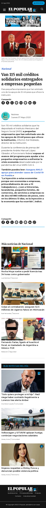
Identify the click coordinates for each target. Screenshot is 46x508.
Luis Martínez (5, 278)
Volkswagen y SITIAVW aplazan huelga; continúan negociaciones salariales (22, 434)
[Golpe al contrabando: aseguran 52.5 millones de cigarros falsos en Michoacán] (23, 293)
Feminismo (15, 474)
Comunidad (19, 404)
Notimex (15, 114)
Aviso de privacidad (29, 496)
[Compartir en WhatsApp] (12, 103)
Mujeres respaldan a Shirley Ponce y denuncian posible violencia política (20, 469)
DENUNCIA (39, 3)
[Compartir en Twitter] (7, 103)
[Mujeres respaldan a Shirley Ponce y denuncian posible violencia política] (23, 454)
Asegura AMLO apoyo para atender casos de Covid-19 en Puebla (22, 172)
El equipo (38, 493)
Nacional (6, 68)
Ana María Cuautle (7, 404)
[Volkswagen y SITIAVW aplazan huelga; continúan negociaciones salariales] (23, 419)
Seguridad (12, 352)
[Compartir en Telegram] (16, 103)
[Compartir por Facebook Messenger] (25, 103)
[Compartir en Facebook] (3, 103)
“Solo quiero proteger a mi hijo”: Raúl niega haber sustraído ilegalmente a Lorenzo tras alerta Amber (20, 397)
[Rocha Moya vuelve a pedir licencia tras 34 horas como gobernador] (23, 258)
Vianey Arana (5, 439)
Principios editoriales (26, 493)
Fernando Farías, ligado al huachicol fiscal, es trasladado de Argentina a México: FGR (20, 345)
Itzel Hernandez (6, 313)
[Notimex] (5, 116)
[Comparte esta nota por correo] (21, 103)
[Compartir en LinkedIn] (30, 103)
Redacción (4, 352)
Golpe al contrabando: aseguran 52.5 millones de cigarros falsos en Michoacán (22, 308)
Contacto (18, 496)
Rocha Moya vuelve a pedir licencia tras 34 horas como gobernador (21, 273)
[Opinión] (23, 21)
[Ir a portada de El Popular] (23, 9)
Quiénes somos (12, 493)
